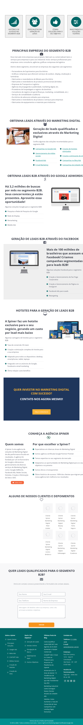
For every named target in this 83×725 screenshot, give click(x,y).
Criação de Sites (13, 672)
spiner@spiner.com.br (71, 647)
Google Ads (13, 649)
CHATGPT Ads (14, 657)
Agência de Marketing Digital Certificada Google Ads (57, 723)
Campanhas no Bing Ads (71, 160)
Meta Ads (12, 653)
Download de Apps (31, 657)
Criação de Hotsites (13, 666)
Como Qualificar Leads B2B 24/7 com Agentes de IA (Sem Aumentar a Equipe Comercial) (51, 647)
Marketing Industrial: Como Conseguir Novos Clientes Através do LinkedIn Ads (51, 691)
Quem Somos (11, 639)
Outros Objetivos (32, 662)
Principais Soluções (10, 644)
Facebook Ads (41, 160)
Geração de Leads (33, 642)
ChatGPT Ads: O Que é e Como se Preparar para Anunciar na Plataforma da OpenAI (51, 661)
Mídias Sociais (14, 661)
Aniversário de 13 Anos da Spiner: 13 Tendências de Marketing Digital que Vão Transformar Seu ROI (51, 677)
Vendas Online (32, 646)
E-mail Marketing (42, 165)
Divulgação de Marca (31, 650)
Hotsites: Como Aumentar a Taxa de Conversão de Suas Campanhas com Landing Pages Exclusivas (51, 705)
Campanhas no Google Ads (46, 149)
